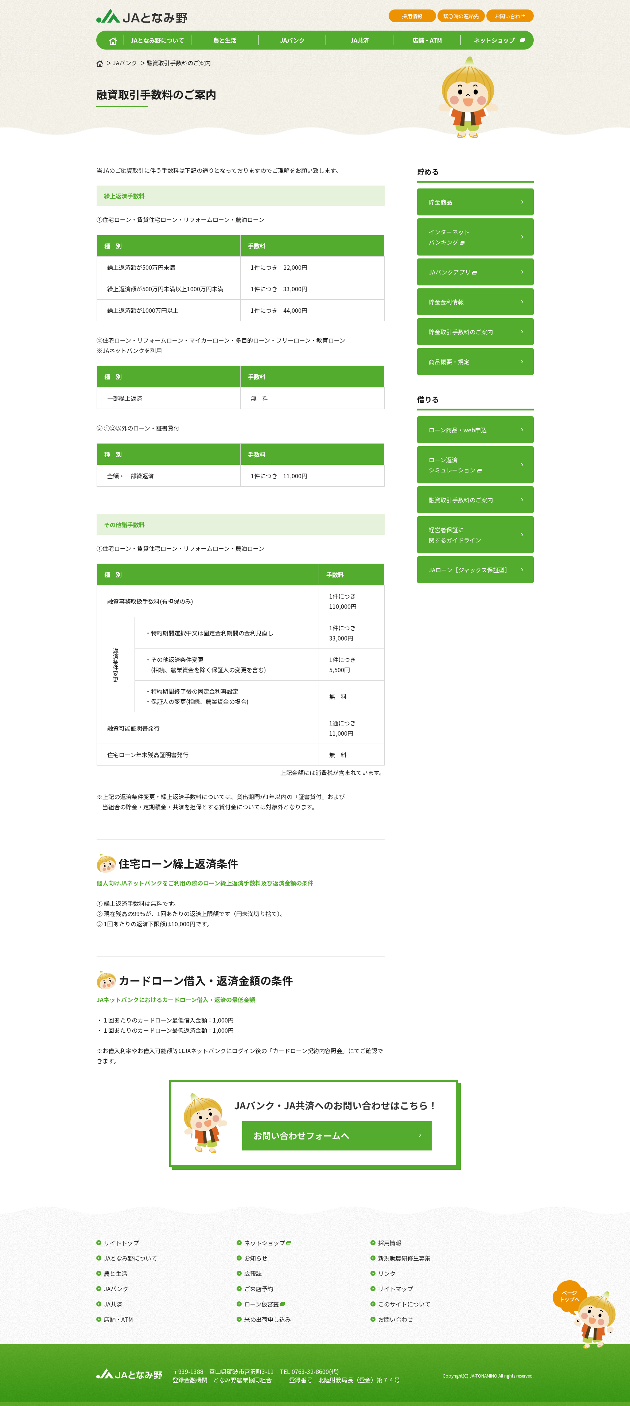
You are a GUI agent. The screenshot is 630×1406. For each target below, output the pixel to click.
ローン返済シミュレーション (453, 464)
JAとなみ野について (157, 40)
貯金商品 (440, 202)
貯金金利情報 (446, 301)
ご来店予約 (258, 1288)
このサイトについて (404, 1304)
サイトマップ (395, 1288)
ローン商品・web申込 (458, 429)
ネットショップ (494, 40)
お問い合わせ (510, 16)
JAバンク (292, 40)
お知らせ (256, 1258)
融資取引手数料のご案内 (461, 499)
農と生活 (225, 40)
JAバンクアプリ (450, 272)
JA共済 (359, 40)
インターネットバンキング (449, 236)
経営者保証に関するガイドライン (455, 534)
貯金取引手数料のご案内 (461, 331)
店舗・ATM (427, 40)
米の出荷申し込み (267, 1319)
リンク (387, 1273)
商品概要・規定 (449, 361)
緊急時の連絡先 (461, 16)
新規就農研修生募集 (404, 1258)
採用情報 (412, 16)
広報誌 (253, 1273)
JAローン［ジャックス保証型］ (469, 569)
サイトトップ (121, 1242)
